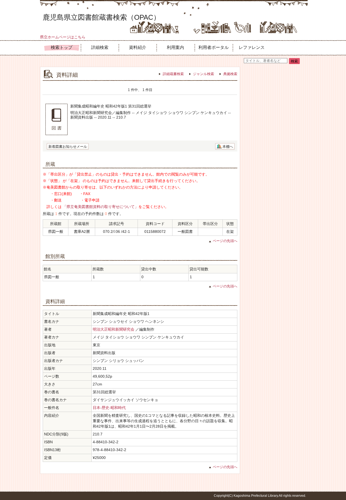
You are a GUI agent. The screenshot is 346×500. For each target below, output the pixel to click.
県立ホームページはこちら (62, 37)
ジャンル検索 (203, 74)
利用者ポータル (213, 47)
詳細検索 (99, 47)
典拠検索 (230, 74)
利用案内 (175, 47)
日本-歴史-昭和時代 (109, 407)
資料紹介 (137, 47)
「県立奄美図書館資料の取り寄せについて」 (100, 206)
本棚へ (227, 147)
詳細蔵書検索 (173, 74)
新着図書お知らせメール (67, 147)
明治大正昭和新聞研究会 (113, 329)
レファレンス (252, 47)
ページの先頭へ (225, 241)
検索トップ (61, 47)
